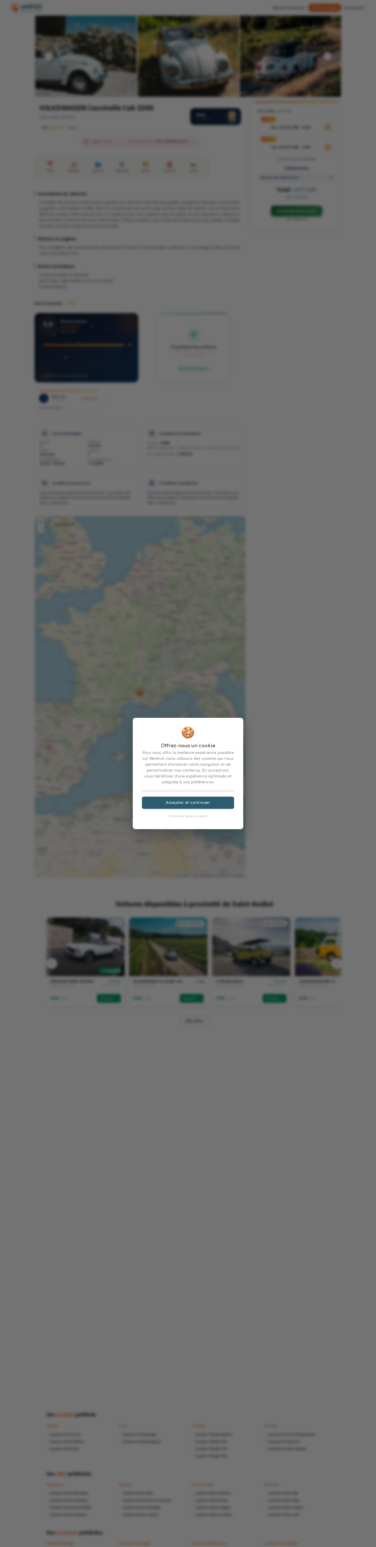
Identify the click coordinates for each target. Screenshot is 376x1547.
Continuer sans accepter (188, 816)
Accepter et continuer (188, 803)
